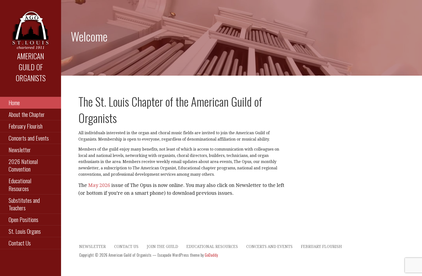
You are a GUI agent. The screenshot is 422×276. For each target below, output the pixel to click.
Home (14, 102)
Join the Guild (162, 246)
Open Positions (23, 219)
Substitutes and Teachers (24, 204)
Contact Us (20, 242)
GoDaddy (211, 255)
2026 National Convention (23, 165)
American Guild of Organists (31, 67)
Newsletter (20, 149)
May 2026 (99, 185)
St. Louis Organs (25, 231)
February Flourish (25, 126)
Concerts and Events (29, 137)
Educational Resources (20, 184)
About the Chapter (27, 114)
